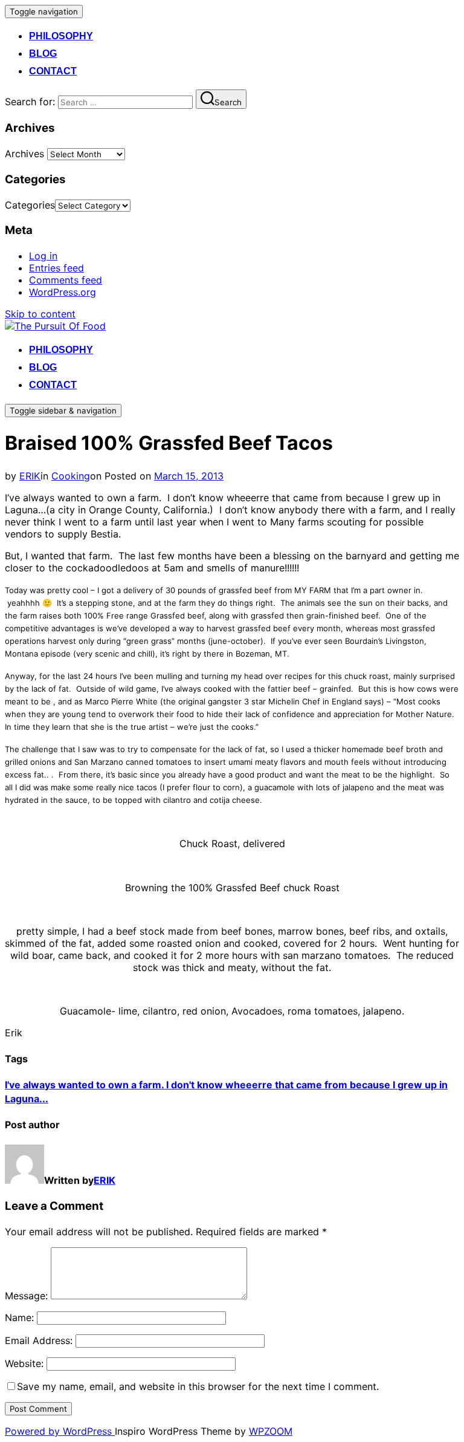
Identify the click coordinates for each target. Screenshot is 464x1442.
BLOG (43, 53)
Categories (30, 205)
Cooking (70, 476)
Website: (24, 1363)
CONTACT (53, 71)
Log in (43, 256)
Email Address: (38, 1340)
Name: (19, 1317)
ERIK (29, 476)
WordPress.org (62, 292)
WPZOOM (270, 1431)
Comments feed (65, 280)
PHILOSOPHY (61, 36)
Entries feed (56, 268)
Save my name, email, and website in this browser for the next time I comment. (198, 1386)
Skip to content (40, 314)
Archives (24, 154)
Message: (26, 1296)
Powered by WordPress (60, 1431)
